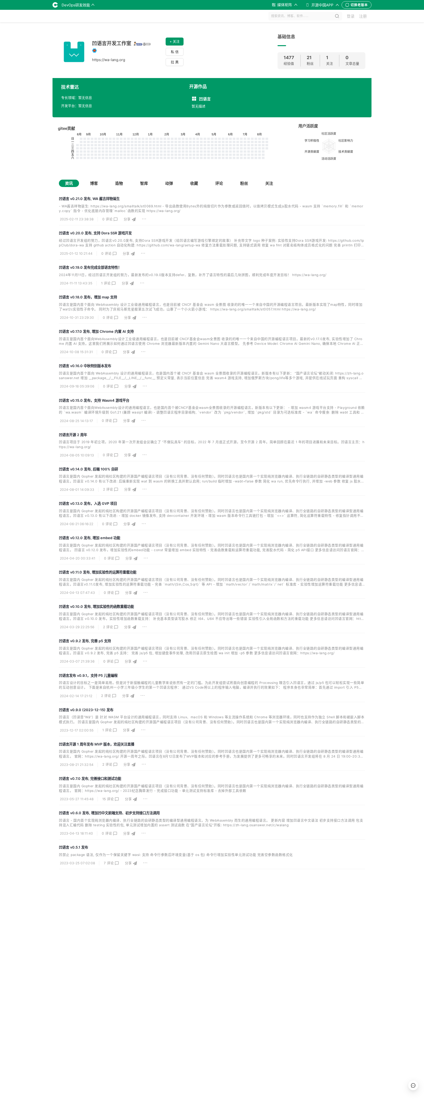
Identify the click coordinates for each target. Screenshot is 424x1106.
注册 (363, 16)
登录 (351, 16)
